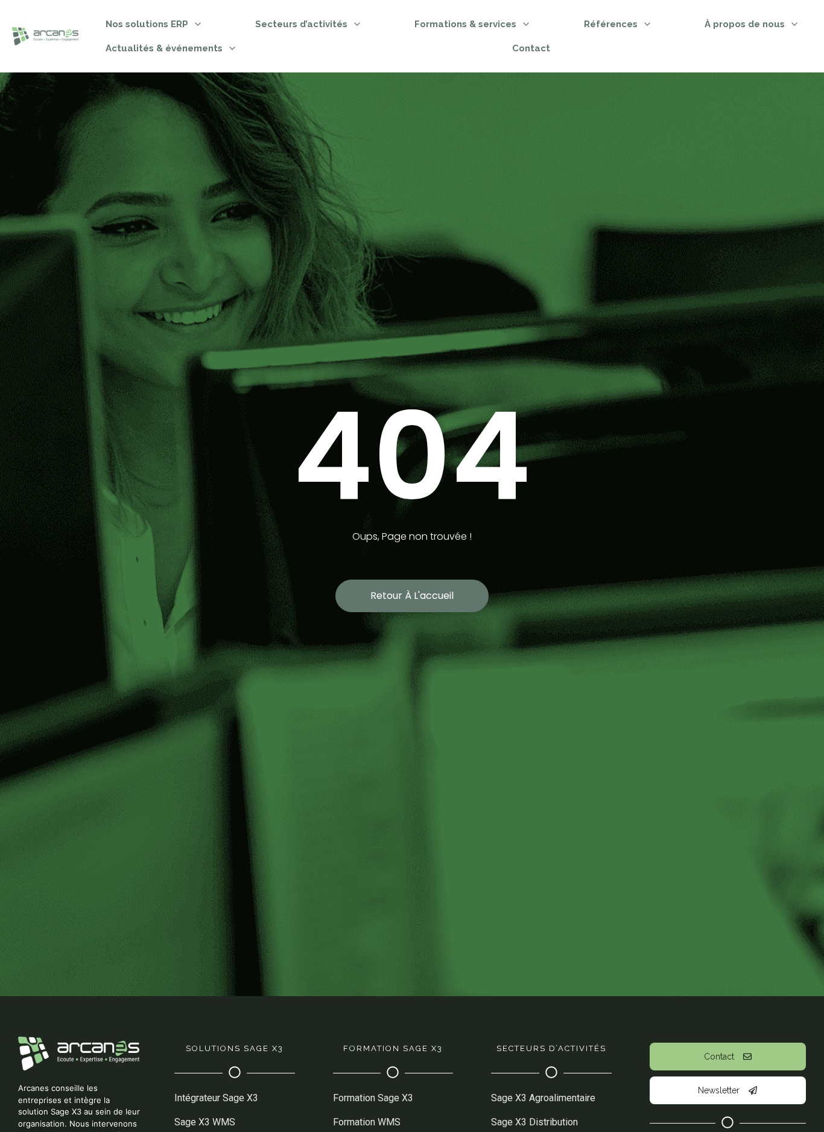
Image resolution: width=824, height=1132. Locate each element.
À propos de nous (745, 24)
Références (611, 24)
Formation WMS (367, 1122)
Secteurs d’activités (301, 24)
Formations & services (465, 24)
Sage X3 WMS (204, 1122)
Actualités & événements (164, 48)
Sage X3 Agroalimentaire (543, 1098)
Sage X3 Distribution (534, 1122)
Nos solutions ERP (147, 24)
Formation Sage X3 (373, 1098)
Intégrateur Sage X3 (216, 1098)
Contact (531, 48)
